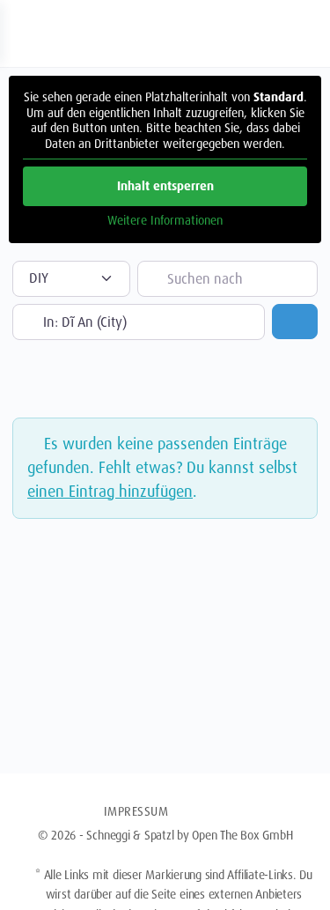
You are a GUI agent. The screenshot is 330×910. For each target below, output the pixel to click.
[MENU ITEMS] (210, 811)
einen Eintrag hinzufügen (110, 491)
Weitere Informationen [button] (165, 220)
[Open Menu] (28, 32)
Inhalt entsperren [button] (165, 186)
